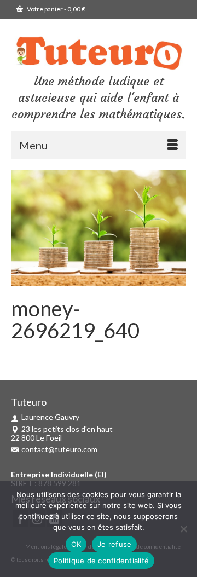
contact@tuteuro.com (59, 449)
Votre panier (55, 9)
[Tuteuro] (98, 53)
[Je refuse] (183, 528)
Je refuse (114, 544)
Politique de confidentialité (101, 560)
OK (76, 544)
